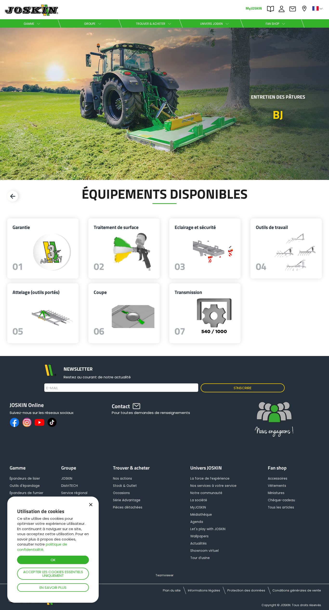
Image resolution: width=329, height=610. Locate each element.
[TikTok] (52, 422)
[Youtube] (39, 422)
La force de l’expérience (210, 478)
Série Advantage (126, 500)
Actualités (198, 543)
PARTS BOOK (271, 8)
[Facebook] (14, 422)
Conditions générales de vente (296, 590)
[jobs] (274, 421)
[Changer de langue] (317, 8)
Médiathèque (201, 514)
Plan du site (172, 590)
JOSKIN (66, 478)
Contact (293, 8)
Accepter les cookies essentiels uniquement (53, 573)
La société (198, 500)
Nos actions (122, 478)
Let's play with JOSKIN (207, 529)
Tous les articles (281, 507)
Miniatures (276, 493)
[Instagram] (27, 422)
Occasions (121, 493)
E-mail (52, 388)
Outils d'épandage (25, 485)
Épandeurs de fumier (26, 493)
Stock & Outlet (125, 485)
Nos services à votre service (213, 485)
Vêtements (277, 485)
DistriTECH (69, 485)
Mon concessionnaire (305, 8)
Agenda (196, 522)
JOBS (282, 8)
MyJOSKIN (254, 8)
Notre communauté (206, 493)
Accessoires (277, 478)
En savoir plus (52, 587)
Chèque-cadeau (281, 500)
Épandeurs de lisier (25, 478)
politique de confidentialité (42, 547)
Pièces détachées (127, 507)
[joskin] (31, 14)
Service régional (74, 493)
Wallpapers (199, 536)
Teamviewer (164, 575)
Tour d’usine (200, 558)
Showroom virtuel (204, 550)
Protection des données (246, 590)
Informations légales (204, 590)
